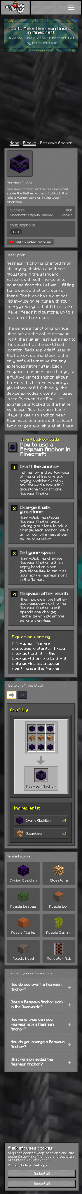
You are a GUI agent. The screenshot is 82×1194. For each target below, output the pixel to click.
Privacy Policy (19, 1165)
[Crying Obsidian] (32, 728)
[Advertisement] (41, 96)
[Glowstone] (32, 738)
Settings (40, 1165)
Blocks (29, 142)
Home (14, 142)
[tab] (11, 695)
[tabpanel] (41, 774)
